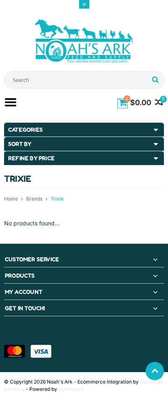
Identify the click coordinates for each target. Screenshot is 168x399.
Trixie (57, 199)
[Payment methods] (14, 351)
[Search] (155, 79)
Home (11, 199)
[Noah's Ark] (84, 40)
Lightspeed (71, 389)
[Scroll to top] (155, 371)
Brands (34, 199)
